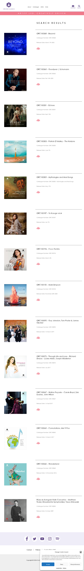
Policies (64, 568)
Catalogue (36, 7)
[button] (81, 552)
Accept (48, 564)
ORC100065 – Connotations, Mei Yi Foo (53, 428)
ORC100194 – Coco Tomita (48, 249)
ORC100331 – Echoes (46, 105)
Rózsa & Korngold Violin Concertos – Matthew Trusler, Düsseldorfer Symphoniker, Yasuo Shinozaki (58, 501)
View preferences (75, 564)
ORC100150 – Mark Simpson (48, 285)
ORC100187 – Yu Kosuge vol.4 (49, 213)
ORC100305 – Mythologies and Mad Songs (55, 177)
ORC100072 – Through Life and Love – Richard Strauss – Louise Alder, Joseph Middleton (56, 357)
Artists (42, 7)
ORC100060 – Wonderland (48, 464)
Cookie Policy (59, 568)
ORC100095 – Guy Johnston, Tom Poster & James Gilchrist (58, 321)
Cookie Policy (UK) (50, 550)
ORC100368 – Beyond (46, 33)
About (29, 7)
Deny (61, 564)
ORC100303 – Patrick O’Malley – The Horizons (56, 141)
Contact (29, 550)
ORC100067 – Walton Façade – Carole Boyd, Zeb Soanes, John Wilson (58, 393)
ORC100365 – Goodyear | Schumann (53, 69)
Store (46, 7)
